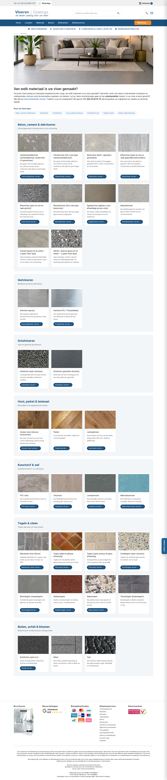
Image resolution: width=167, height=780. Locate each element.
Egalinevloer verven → (97, 222)
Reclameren (104, 722)
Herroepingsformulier (107, 733)
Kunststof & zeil (93, 113)
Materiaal (40, 23)
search (118, 13)
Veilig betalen (104, 717)
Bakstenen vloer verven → (32, 567)
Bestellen (103, 712)
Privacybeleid (104, 730)
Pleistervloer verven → (63, 176)
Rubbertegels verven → (64, 610)
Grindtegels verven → (130, 567)
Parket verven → (61, 448)
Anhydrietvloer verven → (131, 222)
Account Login (104, 738)
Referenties (63, 23)
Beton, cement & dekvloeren (25, 113)
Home (18, 23)
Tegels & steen (108, 113)
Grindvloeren (57, 113)
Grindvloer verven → (29, 385)
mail (151, 13)
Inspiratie (103, 740)
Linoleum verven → (96, 506)
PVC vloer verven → (29, 506)
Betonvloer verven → (97, 176)
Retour (102, 719)
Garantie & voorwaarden (108, 725)
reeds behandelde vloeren (34, 99)
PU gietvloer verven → (63, 324)
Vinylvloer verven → (62, 506)
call (146, 13)
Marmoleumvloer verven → (132, 506)
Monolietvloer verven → (64, 222)
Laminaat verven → (96, 448)
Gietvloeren (44, 113)
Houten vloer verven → (30, 448)
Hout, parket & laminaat (74, 113)
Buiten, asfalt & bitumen (126, 113)
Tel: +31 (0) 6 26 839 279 (24, 3)
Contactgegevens (106, 709)
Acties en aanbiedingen (108, 735)
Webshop (141, 23)
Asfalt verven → (28, 668)
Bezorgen (103, 714)
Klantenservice (78, 23)
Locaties (28, 23)
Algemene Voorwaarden (108, 727)
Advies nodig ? (164, 546)
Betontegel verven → (30, 610)
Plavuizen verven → (62, 567)
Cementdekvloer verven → (32, 176)
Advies (51, 23)
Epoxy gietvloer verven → (31, 324)
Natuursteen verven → (97, 610)
